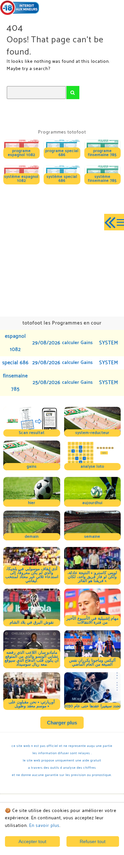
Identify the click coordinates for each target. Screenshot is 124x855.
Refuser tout (92, 841)
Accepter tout (32, 841)
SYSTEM (108, 343)
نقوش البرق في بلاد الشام (32, 622)
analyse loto (92, 466)
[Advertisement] (62, 250)
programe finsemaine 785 (102, 153)
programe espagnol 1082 (21, 153)
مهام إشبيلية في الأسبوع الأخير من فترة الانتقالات (92, 620)
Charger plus (62, 722)
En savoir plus (44, 826)
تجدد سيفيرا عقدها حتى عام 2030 (92, 706)
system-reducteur (92, 433)
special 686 (15, 363)
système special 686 (62, 179)
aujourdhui (92, 503)
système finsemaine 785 (102, 179)
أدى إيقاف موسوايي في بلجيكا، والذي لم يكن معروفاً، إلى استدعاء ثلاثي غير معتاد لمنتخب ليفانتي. (31, 575)
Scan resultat (32, 433)
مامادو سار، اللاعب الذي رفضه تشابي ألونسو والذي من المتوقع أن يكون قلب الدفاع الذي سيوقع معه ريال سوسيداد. (32, 658)
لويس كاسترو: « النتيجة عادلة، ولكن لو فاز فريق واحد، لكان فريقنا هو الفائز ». (92, 577)
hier (31, 503)
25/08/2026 (47, 382)
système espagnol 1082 (21, 179)
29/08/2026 (46, 343)
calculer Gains (77, 343)
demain (32, 536)
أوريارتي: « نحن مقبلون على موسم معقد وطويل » (32, 704)
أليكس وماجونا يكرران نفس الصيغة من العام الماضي (92, 662)
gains (32, 466)
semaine (92, 536)
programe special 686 (62, 153)
